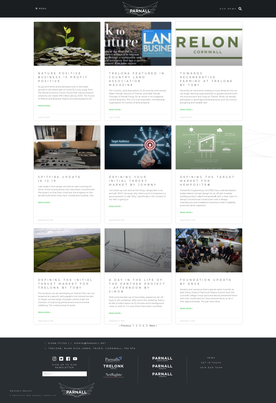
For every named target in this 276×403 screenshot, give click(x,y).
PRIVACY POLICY (21, 391)
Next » (153, 325)
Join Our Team (211, 367)
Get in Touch (211, 363)
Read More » (44, 106)
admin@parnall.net (90, 343)
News (211, 358)
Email (49, 374)
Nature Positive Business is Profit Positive (63, 77)
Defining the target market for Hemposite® (207, 180)
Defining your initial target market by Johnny (133, 180)
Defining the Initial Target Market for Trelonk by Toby (65, 283)
